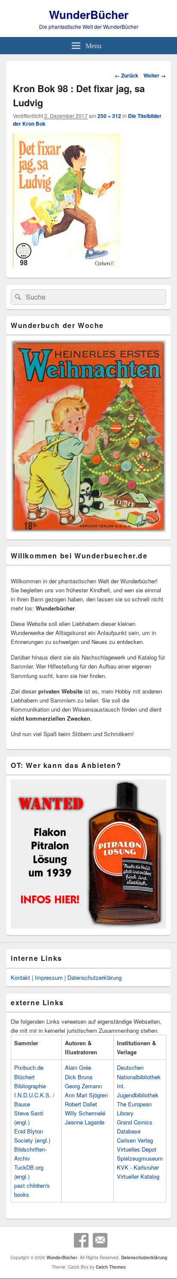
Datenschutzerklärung (94, 977)
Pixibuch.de (28, 1067)
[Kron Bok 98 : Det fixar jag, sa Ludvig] (66, 265)
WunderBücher (88, 14)
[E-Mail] (100, 1240)
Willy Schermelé (85, 1113)
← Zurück (126, 75)
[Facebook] (81, 1240)
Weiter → (154, 75)
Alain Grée (78, 1067)
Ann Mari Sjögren (86, 1095)
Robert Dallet (81, 1104)
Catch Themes (111, 1267)
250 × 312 (109, 116)
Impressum (49, 977)
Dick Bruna (78, 1077)
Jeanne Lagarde (84, 1122)
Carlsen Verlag (135, 1140)
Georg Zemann (83, 1086)
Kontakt (20, 977)
